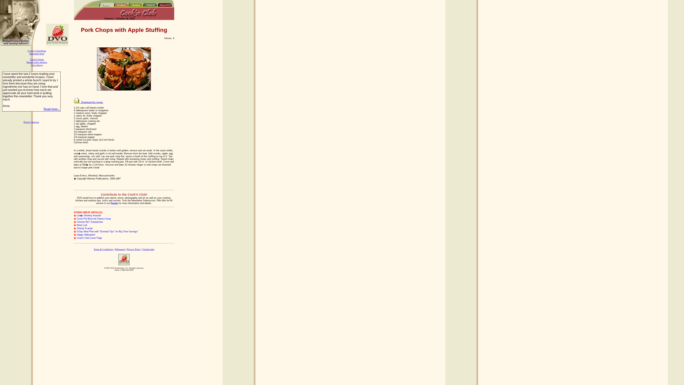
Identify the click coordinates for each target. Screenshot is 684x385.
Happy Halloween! (86, 234)
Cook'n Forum (37, 59)
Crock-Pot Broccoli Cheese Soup (94, 218)
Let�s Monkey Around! (89, 215)
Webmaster (120, 249)
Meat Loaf (82, 225)
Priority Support (31, 122)
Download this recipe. (91, 102)
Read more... (52, 109)
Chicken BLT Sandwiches (90, 222)
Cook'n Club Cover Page (89, 238)
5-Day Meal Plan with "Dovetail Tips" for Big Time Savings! (107, 231)
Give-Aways (37, 65)
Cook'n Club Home (37, 51)
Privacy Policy (134, 249)
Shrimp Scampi (85, 228)
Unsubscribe (148, 249)
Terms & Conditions (103, 249)
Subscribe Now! (37, 53)
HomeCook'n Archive (37, 62)
